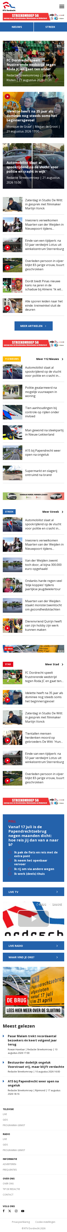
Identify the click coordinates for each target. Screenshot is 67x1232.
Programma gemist (14, 1125)
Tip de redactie (11, 1189)
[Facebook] (3, 1211)
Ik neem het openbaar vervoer (30, 862)
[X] (9, 1211)
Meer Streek (50, 511)
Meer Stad (52, 664)
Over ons (8, 1183)
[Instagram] (16, 1211)
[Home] (17, 6)
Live (5, 1114)
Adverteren (9, 1164)
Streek (50, 27)
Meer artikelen (31, 326)
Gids (5, 1119)
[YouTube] (22, 1211)
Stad (8, 664)
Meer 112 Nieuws (47, 359)
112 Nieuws (12, 358)
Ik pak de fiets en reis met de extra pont (36, 854)
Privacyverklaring (21, 1222)
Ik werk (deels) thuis (29, 874)
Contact (8, 1194)
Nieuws (17, 27)
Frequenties (10, 1169)
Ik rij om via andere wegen (34, 869)
